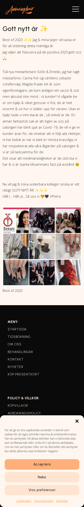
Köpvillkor (62, 501)
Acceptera (42, 464)
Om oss (14, 344)
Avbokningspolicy (24, 413)
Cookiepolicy (24, 501)
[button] (77, 421)
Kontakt (16, 359)
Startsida (17, 329)
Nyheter (15, 367)
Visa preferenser (42, 490)
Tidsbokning (19, 337)
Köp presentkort (23, 374)
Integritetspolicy (44, 501)
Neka (42, 477)
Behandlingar (20, 352)
